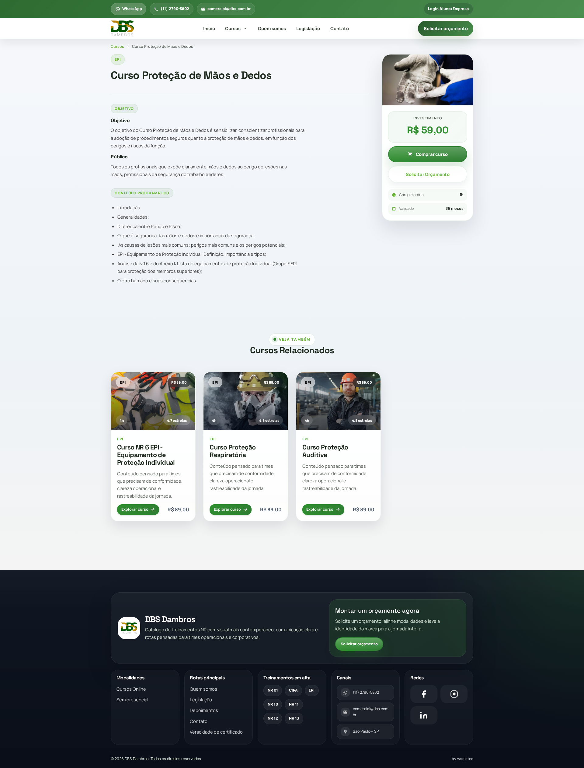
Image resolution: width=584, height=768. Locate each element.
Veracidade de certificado (216, 732)
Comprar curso (432, 154)
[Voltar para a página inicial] (122, 28)
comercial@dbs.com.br (229, 8)
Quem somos (272, 28)
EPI (312, 690)
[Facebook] (423, 694)
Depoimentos (204, 710)
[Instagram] (454, 694)
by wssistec (462, 758)
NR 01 (273, 690)
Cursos (233, 28)
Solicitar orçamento (446, 28)
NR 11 (294, 704)
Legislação (308, 28)
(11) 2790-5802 (175, 8)
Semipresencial (132, 699)
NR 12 (273, 718)
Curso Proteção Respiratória (232, 451)
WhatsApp (132, 8)
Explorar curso (134, 509)
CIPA (293, 690)
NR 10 (273, 704)
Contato (339, 28)
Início (209, 28)
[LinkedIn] (423, 715)
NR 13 (294, 718)
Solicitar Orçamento (428, 174)
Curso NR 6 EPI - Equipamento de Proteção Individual (146, 455)
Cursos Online (131, 689)
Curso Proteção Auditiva (325, 451)
